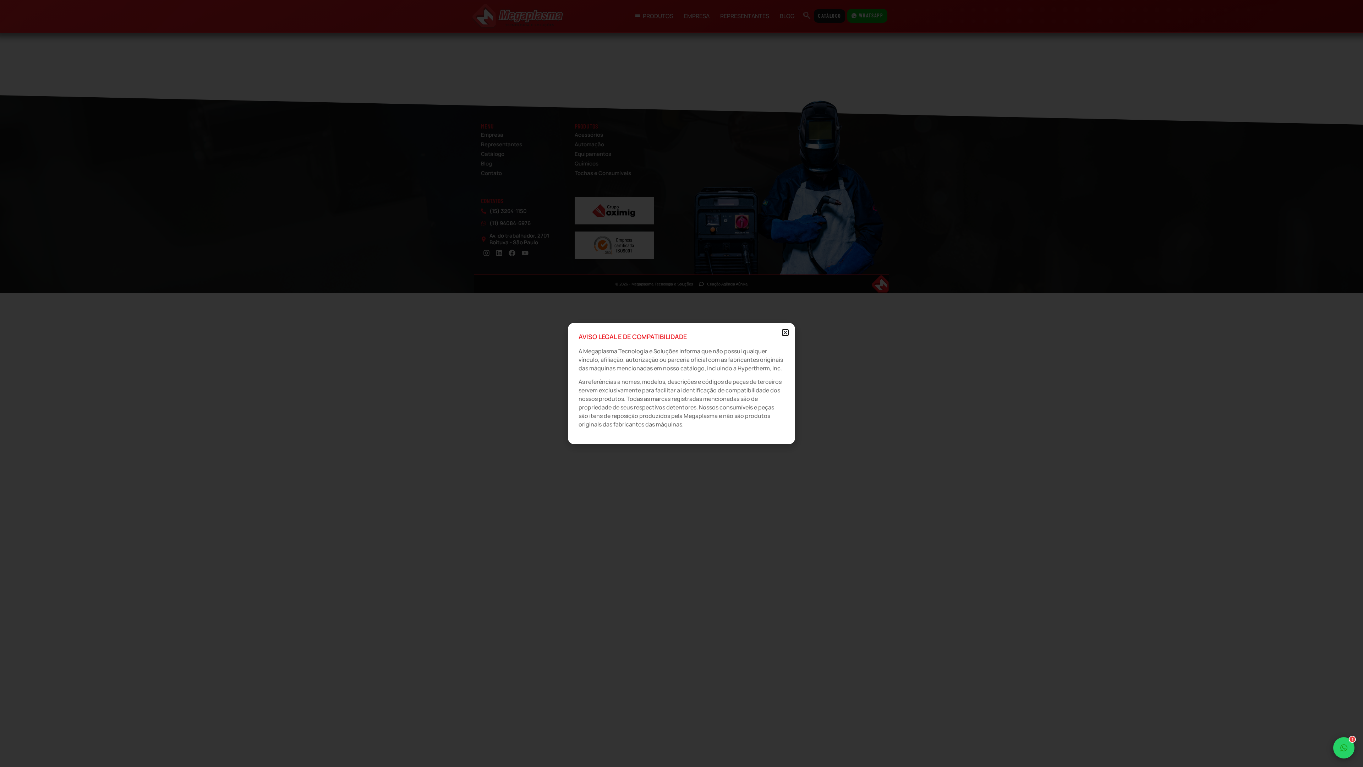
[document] (681, 383)
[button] (785, 332)
